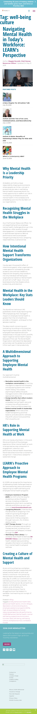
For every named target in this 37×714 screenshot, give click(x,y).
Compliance (12, 681)
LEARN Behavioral (9, 614)
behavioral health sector (11, 604)
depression (7, 606)
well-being (17, 618)
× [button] (35, 710)
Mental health (21, 614)
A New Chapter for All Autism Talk (16, 103)
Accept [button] (29, 712)
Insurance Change (14, 691)
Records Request (14, 694)
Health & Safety (13, 679)
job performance (25, 612)
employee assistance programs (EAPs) (16, 608)
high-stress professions (11, 610)
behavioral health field (22, 602)
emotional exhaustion (19, 606)
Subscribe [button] (7, 644)
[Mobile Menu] (34, 11)
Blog (11, 599)
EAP (16, 532)
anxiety (11, 602)
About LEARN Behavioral (16, 689)
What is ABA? (13, 156)
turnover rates (8, 618)
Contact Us (12, 672)
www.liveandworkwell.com (21, 507)
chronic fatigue (26, 604)
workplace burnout (16, 620)
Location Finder (13, 676)
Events (11, 677)
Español (11, 696)
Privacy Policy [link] (18, 712)
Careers (11, 674)
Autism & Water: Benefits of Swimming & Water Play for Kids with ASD (17, 139)
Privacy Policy (13, 698)
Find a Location (29, 11)
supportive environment (20, 616)
